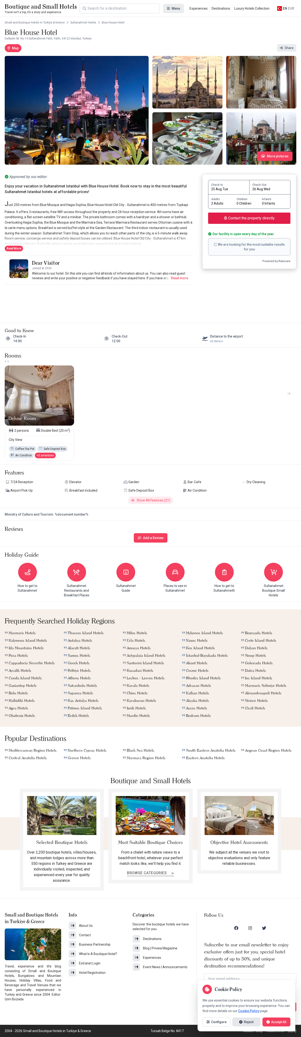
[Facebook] (236, 928)
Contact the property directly (251, 218)
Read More (14, 248)
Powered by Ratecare (276, 261)
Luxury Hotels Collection (251, 8)
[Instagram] (250, 928)
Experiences (199, 8)
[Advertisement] (98, 299)
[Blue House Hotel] (77, 110)
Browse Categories (147, 873)
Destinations (221, 8)
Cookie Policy (248, 1011)
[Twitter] (264, 928)
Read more (179, 278)
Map (15, 48)
